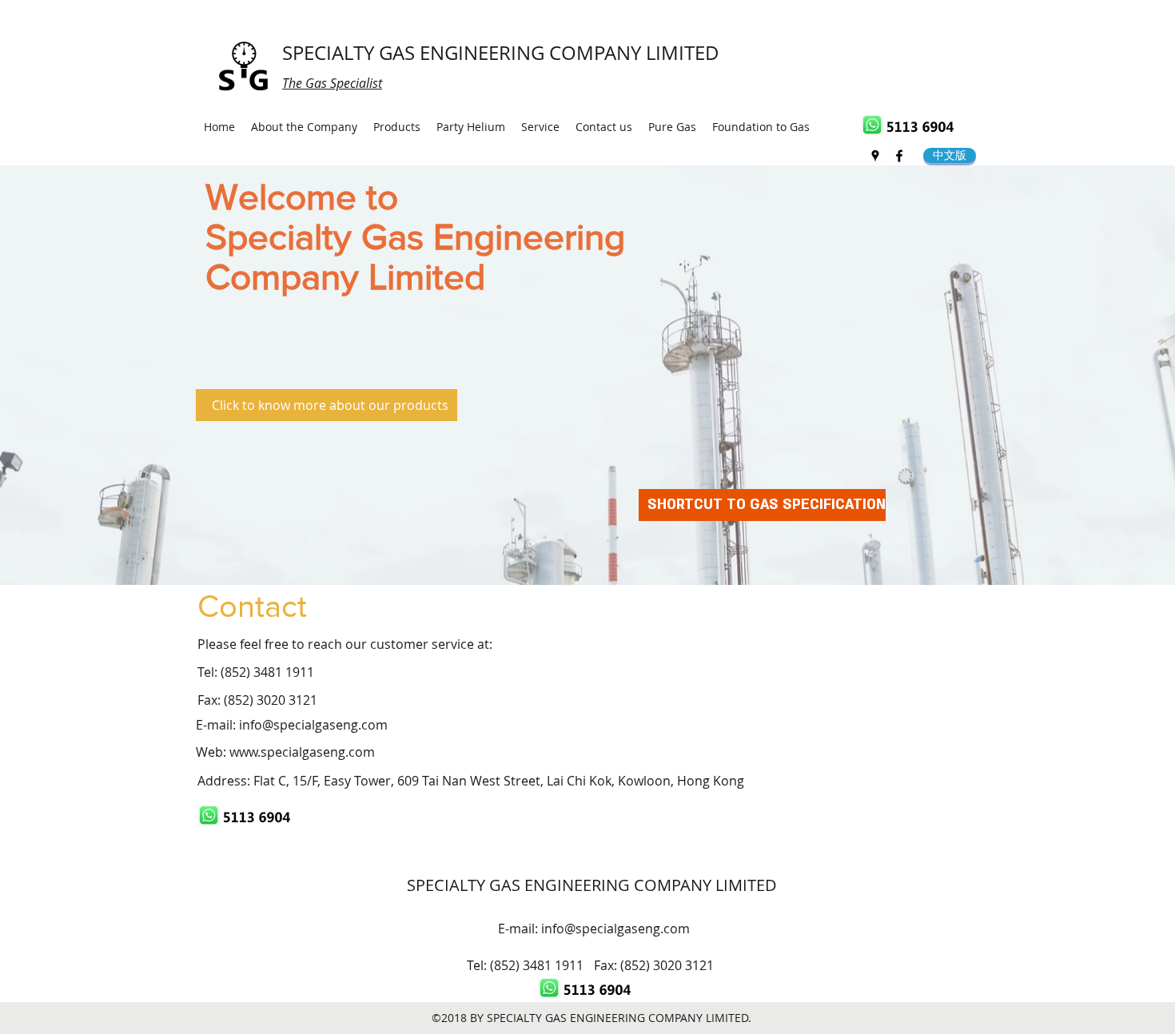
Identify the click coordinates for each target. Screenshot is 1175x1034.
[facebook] (899, 156)
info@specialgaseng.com (313, 725)
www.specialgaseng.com (302, 752)
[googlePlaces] (875, 156)
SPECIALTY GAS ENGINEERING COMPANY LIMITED (500, 53)
